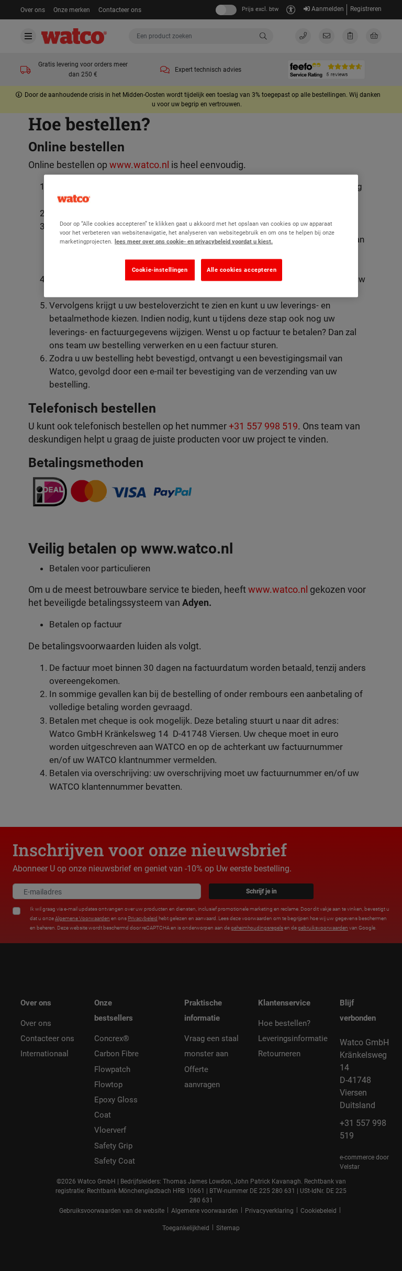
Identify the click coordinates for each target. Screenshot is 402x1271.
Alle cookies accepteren (241, 269)
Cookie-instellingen (160, 269)
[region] (201, 236)
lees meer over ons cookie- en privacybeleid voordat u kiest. (194, 241)
